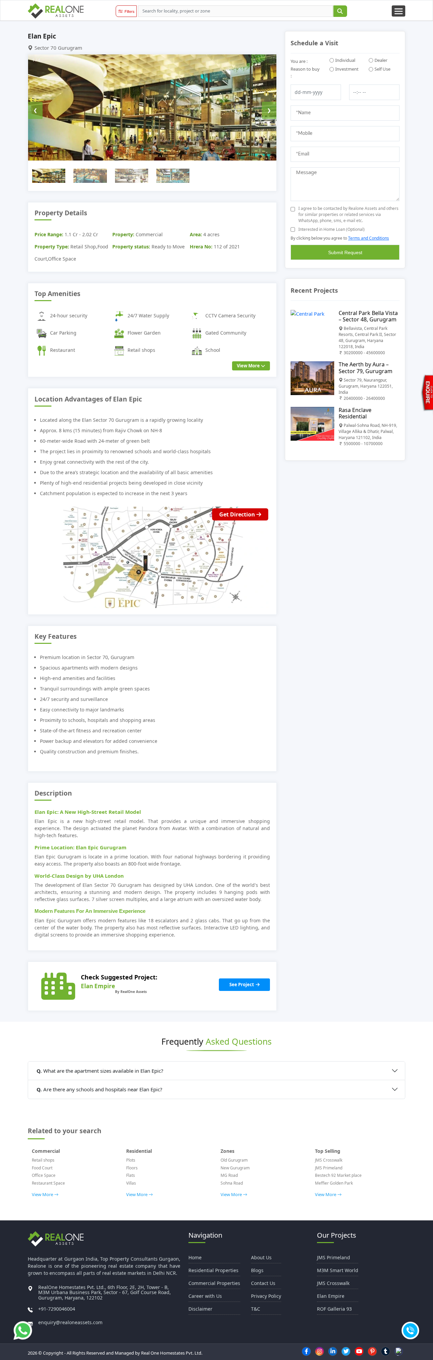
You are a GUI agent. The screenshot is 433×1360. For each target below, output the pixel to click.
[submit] (340, 11)
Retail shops (43, 1160)
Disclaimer (200, 1309)
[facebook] (306, 1351)
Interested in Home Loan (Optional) (331, 229)
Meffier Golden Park (334, 1183)
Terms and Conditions (368, 238)
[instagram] (319, 1351)
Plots (130, 1160)
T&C (255, 1309)
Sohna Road (232, 1183)
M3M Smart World (337, 1270)
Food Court (42, 1168)
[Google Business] (399, 1351)
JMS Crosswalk (328, 1160)
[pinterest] (372, 1351)
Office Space (43, 1175)
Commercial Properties (214, 1283)
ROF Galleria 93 (334, 1309)
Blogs (257, 1270)
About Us (261, 1257)
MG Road (229, 1175)
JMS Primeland (328, 1168)
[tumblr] (385, 1351)
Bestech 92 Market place (338, 1175)
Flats (130, 1175)
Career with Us (205, 1296)
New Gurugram (235, 1168)
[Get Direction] (152, 557)
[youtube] (359, 1351)
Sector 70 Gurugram (58, 47)
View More (249, 366)
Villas (131, 1183)
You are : (299, 61)
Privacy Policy (266, 1296)
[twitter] (346, 1351)
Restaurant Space (48, 1183)
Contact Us (263, 1283)
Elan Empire (330, 1296)
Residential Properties (213, 1270)
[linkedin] (333, 1351)
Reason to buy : (305, 72)
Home (195, 1257)
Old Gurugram (234, 1160)
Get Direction (237, 514)
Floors (132, 1168)
